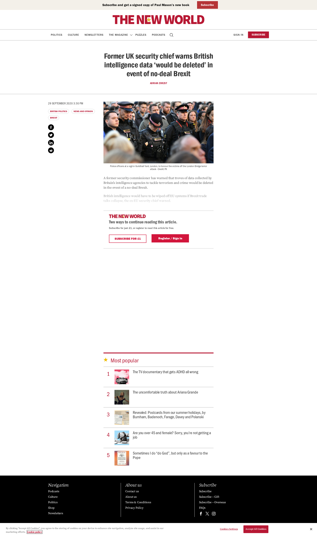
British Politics (58, 111)
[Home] (158, 19)
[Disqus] (158, 294)
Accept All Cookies (255, 529)
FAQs (202, 508)
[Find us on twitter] (207, 514)
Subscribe (207, 5)
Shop (51, 508)
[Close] (311, 529)
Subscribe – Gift (209, 497)
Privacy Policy (134, 508)
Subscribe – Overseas (212, 502)
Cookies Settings (229, 529)
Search (172, 35)
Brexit (53, 117)
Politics (56, 34)
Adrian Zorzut (158, 83)
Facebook (51, 127)
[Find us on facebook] (201, 514)
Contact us (132, 491)
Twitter (51, 135)
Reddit (51, 150)
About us (130, 497)
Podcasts (158, 34)
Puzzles (140, 34)
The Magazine (118, 34)
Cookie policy (34, 532)
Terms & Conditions (138, 502)
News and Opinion (83, 111)
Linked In (51, 143)
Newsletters (94, 34)
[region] (158, 529)
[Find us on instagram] (214, 514)
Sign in (238, 34)
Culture (73, 34)
